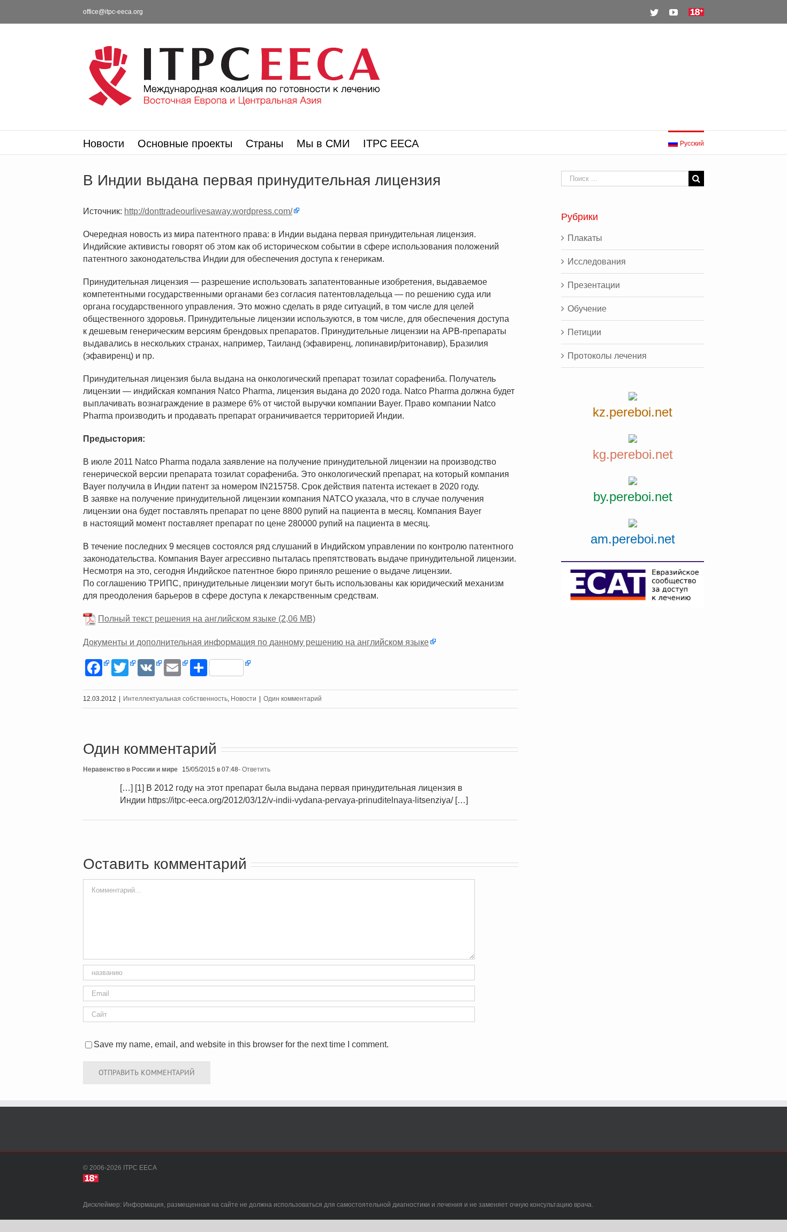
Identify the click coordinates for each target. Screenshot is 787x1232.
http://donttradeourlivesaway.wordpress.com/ (208, 211)
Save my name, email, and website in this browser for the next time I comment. (241, 1044)
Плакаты (584, 238)
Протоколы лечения (607, 355)
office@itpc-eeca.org (113, 12)
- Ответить (254, 769)
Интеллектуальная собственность (175, 698)
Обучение (587, 308)
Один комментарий (292, 698)
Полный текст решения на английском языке (187, 618)
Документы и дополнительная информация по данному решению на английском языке (256, 642)
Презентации (593, 285)
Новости (243, 698)
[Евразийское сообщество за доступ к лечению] (632, 584)
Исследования (596, 261)
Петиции (584, 332)
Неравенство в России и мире (130, 769)
